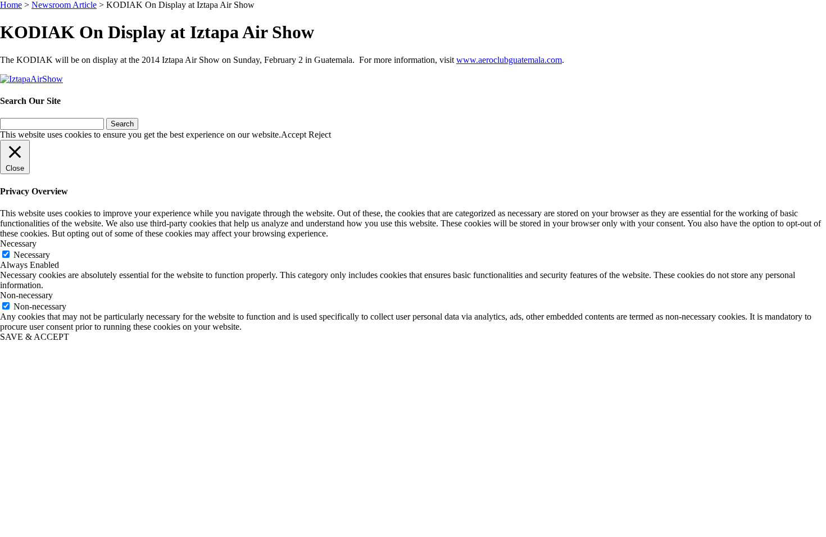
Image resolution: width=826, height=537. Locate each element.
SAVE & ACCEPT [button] (34, 337)
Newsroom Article (64, 5)
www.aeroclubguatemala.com (509, 60)
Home (11, 5)
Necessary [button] (18, 243)
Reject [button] (319, 134)
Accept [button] (293, 134)
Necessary (31, 255)
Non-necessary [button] (26, 295)
